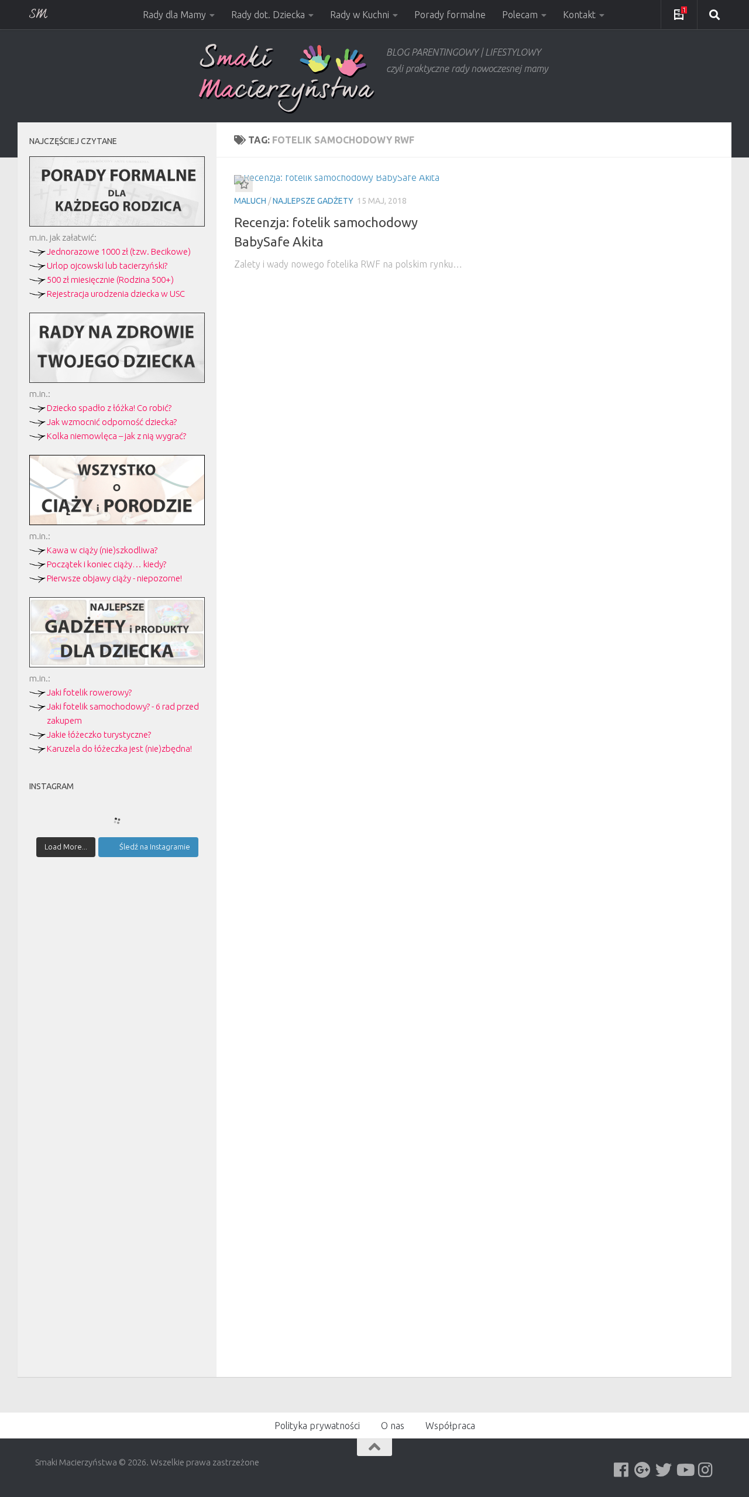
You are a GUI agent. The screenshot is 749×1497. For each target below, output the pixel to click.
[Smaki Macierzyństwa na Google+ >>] (642, 1470)
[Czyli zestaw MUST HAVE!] (117, 664)
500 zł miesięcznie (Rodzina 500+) (110, 280)
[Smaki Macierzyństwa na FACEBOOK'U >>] (621, 1470)
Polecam (520, 14)
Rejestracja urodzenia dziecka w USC (116, 294)
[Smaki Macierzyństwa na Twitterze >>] (663, 1470)
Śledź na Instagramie (154, 846)
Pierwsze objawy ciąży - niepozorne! (114, 578)
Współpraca (450, 1425)
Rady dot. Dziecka (268, 14)
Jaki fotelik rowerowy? (89, 692)
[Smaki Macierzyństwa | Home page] (286, 79)
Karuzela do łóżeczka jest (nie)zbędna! (119, 748)
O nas (392, 1425)
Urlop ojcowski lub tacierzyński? (107, 265)
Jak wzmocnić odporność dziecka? (112, 422)
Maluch (250, 200)
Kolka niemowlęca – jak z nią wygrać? (116, 436)
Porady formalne (450, 14)
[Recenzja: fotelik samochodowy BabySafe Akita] (349, 179)
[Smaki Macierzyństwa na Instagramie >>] (706, 1470)
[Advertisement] (117, 1070)
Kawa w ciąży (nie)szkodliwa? (102, 550)
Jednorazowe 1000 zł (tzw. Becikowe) (119, 251)
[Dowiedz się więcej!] (117, 522)
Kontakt (579, 14)
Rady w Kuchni (359, 14)
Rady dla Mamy (174, 14)
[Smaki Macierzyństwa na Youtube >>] (684, 1470)
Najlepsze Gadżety (313, 200)
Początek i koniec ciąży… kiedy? (106, 564)
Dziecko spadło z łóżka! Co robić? (109, 408)
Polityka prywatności (317, 1425)
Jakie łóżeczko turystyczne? (99, 734)
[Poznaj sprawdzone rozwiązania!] (117, 380)
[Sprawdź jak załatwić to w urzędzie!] (117, 223)
